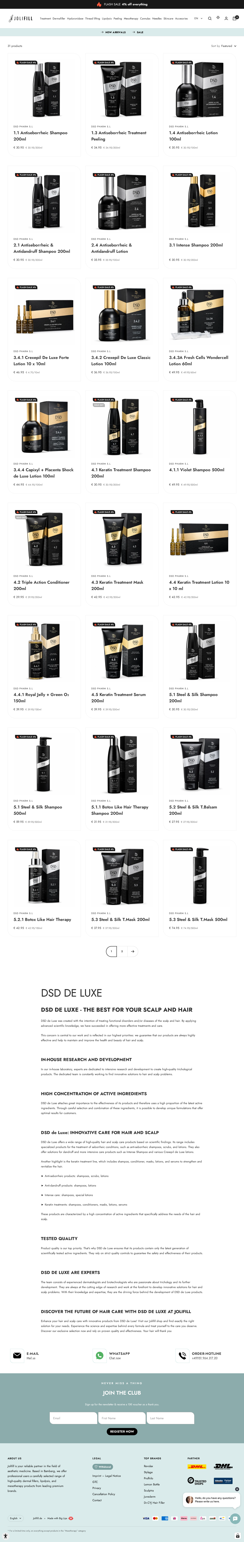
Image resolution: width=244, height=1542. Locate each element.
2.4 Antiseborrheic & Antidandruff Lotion (111, 248)
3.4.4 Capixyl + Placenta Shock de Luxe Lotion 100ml (44, 473)
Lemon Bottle (152, 1484)
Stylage (148, 1472)
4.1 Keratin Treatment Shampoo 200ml (121, 473)
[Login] (226, 18)
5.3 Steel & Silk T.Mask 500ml (198, 919)
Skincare (168, 18)
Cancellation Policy (103, 1494)
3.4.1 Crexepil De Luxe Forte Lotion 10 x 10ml (41, 360)
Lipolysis (107, 18)
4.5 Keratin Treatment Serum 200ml (118, 697)
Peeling (118, 18)
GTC (95, 1482)
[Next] (132, 951)
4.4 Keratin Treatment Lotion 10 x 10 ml (199, 585)
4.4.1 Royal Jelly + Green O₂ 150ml (41, 697)
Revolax (148, 1466)
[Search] (210, 18)
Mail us (31, 1358)
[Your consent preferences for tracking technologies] (237, 1535)
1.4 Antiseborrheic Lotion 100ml (193, 136)
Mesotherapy (131, 18)
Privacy (96, 1488)
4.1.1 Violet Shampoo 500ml (196, 470)
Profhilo (148, 1478)
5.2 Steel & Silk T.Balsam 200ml (193, 810)
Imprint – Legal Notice (106, 1476)
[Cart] (234, 18)
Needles (157, 18)
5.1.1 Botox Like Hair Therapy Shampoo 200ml (119, 810)
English (14, 1518)
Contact (97, 1500)
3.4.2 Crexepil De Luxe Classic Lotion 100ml (121, 360)
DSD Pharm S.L (23, 126)
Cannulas (145, 18)
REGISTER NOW (122, 1431)
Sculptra (149, 1490)
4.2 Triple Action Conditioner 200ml (42, 585)
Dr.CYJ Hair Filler (154, 1503)
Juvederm (150, 1497)
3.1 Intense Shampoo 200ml (196, 245)
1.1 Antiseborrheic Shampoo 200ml (40, 136)
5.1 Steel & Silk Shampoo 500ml (38, 810)
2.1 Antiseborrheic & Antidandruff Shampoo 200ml (42, 248)
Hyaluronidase (75, 18)
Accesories (181, 18)
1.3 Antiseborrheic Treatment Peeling (118, 136)
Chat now (115, 1358)
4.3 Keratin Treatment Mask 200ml (117, 585)
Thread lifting (92, 18)
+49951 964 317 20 (205, 1358)
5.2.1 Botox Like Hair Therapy (42, 919)
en (196, 18)
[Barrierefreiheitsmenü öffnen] (6, 1536)
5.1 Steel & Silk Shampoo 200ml (193, 697)
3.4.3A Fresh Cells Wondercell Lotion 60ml (198, 360)
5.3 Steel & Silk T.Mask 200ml (120, 919)
